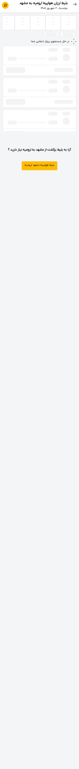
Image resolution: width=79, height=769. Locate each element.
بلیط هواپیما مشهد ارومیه (39, 165)
